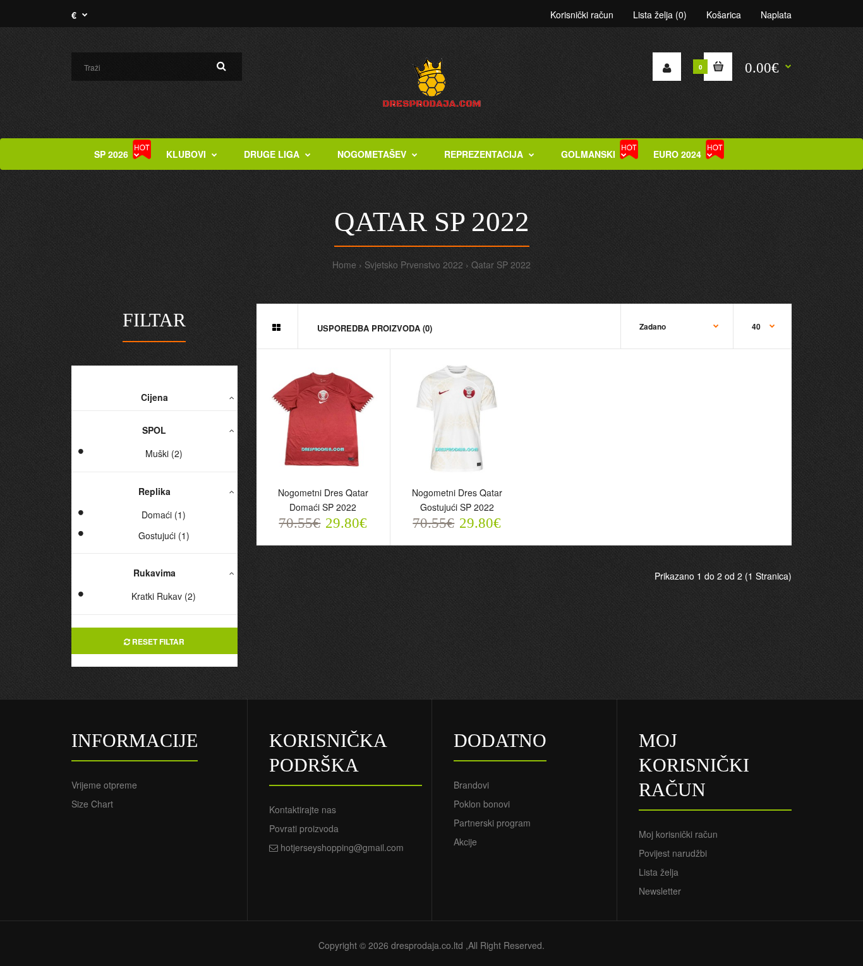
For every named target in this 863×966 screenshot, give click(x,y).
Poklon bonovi (482, 803)
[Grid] (276, 327)
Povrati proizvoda (304, 828)
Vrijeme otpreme (104, 784)
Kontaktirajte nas (302, 809)
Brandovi (471, 784)
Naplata (776, 14)
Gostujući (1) (164, 535)
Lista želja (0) (660, 14)
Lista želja (659, 872)
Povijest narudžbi (673, 853)
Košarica (723, 14)
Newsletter (660, 891)
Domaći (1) (164, 514)
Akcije (465, 841)
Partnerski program (492, 822)
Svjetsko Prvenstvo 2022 (414, 264)
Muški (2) (164, 453)
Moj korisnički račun (678, 834)
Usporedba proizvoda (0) (374, 328)
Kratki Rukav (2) (163, 596)
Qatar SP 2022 (501, 264)
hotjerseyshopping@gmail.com (342, 847)
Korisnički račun (581, 14)
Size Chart (92, 803)
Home (344, 264)
